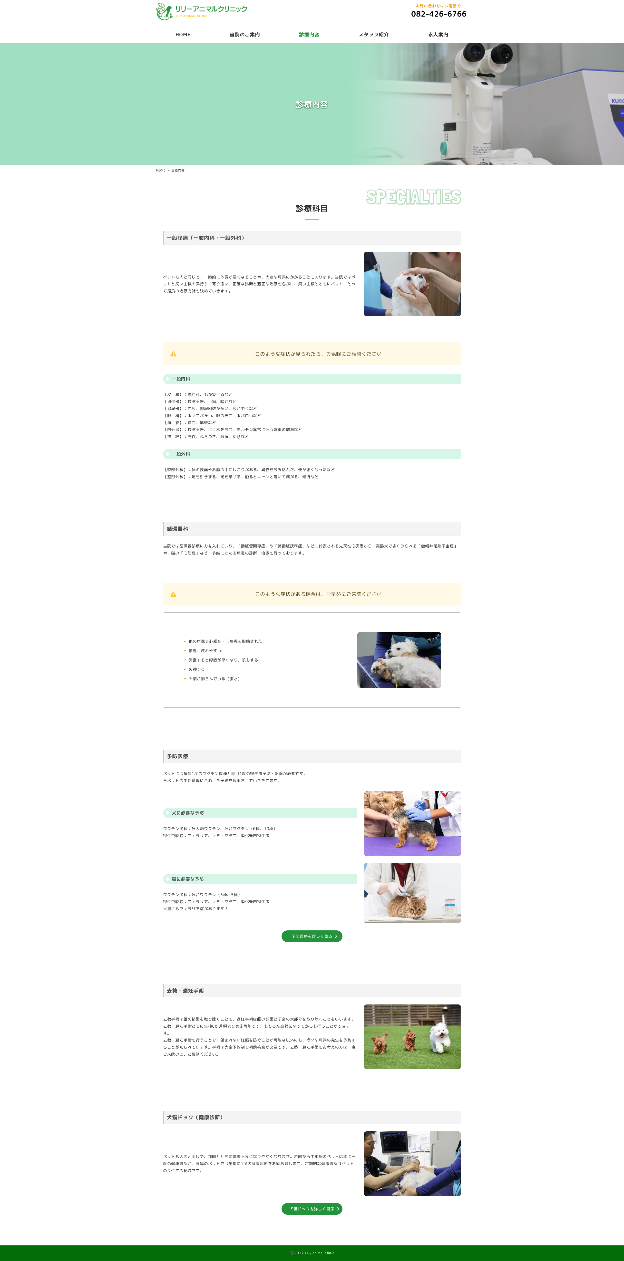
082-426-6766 (439, 14)
